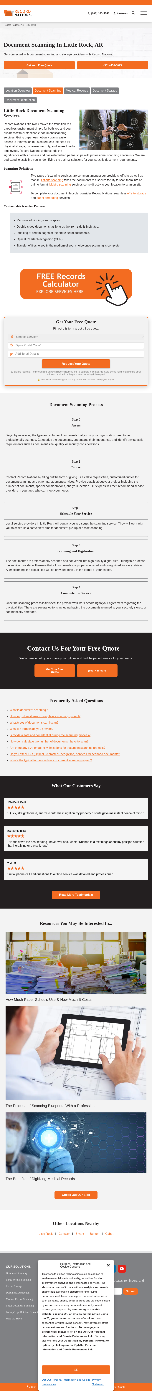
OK (76, 1369)
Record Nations (11, 25)
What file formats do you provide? (31, 728)
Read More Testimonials (76, 894)
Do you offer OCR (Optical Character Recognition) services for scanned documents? (65, 754)
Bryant (79, 1233)
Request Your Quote (76, 363)
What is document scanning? (29, 710)
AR (22, 25)
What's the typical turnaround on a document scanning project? (51, 760)
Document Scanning (47, 90)
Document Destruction (20, 100)
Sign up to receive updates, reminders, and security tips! (116, 1282)
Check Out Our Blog (76, 1194)
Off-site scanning (52, 180)
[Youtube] (122, 1269)
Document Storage (104, 90)
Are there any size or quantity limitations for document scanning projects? (57, 747)
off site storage (136, 193)
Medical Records (77, 90)
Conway (64, 1233)
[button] (108, 1265)
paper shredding (47, 197)
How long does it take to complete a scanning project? (45, 716)
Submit (130, 1291)
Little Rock (46, 1233)
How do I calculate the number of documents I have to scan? (49, 741)
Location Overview (18, 90)
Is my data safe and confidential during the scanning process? (50, 735)
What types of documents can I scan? (34, 722)
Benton (94, 1233)
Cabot (109, 1233)
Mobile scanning (60, 184)
